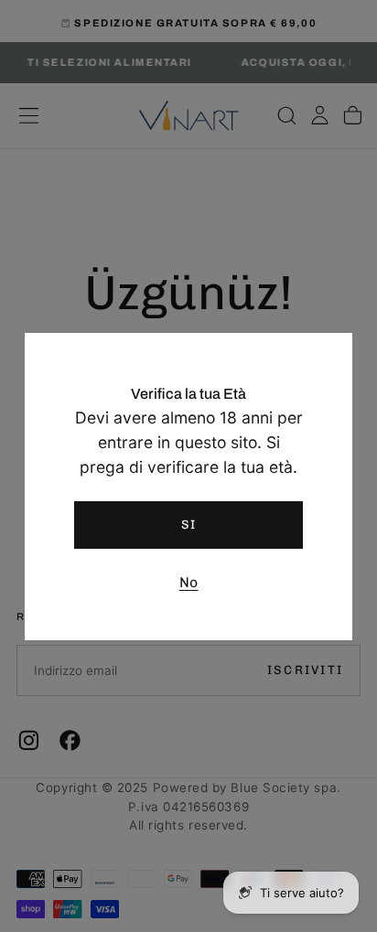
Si (189, 524)
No (189, 582)
